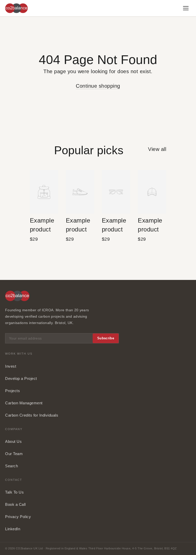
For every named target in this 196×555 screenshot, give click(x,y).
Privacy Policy (18, 516)
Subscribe (105, 338)
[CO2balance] (16, 8)
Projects (12, 391)
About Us (13, 441)
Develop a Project (21, 378)
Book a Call (15, 504)
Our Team (14, 453)
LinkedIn (12, 529)
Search (11, 466)
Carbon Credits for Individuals (31, 415)
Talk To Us (14, 492)
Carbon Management (24, 403)
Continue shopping (98, 86)
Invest (10, 366)
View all (157, 149)
